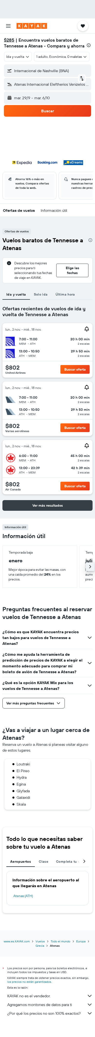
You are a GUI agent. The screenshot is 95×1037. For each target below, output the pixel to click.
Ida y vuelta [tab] (16, 294)
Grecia (40, 945)
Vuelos (40, 941)
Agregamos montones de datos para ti (39, 1004)
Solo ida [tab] (41, 294)
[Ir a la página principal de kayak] (32, 26)
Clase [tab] (43, 861)
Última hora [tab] (65, 294)
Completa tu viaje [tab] (71, 861)
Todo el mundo (60, 941)
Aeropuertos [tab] (20, 861)
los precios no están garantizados (29, 982)
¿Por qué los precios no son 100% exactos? (44, 1013)
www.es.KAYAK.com (17, 941)
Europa (81, 941)
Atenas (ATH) (23, 896)
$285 (9, 40)
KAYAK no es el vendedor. (28, 995)
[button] (8, 26)
